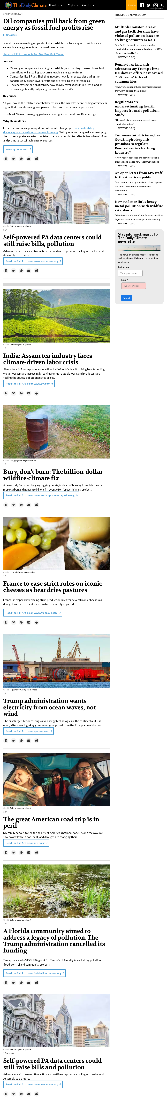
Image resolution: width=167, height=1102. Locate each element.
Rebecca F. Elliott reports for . (33, 54)
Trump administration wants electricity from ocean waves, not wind (49, 707)
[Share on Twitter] (13, 158)
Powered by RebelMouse (156, 8)
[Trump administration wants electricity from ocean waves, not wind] (56, 660)
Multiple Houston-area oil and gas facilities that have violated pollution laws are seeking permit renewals (137, 33)
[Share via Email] (28, 158)
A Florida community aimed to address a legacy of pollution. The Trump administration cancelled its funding (54, 940)
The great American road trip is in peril (51, 823)
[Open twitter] (149, 5)
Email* (124, 279)
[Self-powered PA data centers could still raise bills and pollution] (56, 1020)
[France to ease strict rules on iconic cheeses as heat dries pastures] (56, 543)
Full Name (123, 267)
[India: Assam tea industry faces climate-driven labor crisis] (56, 315)
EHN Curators (10, 34)
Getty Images (15, 226)
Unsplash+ (26, 226)
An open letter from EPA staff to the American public (138, 175)
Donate (131, 5)
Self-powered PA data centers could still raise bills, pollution (52, 241)
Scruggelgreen (16, 460)
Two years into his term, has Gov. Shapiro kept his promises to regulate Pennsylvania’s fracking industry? (137, 144)
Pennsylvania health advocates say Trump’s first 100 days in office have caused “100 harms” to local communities (139, 73)
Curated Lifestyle (17, 572)
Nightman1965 (16, 689)
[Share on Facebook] (5, 158)
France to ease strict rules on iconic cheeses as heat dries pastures (52, 587)
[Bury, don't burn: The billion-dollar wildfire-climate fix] (56, 431)
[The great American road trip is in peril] (56, 779)
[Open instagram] (155, 5)
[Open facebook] (142, 5)
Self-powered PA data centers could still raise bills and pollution (52, 1064)
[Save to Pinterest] (21, 158)
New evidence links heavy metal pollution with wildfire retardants (139, 206)
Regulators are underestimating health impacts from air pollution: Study (137, 108)
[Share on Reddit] (36, 158)
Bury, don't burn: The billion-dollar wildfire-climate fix (53, 475)
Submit (126, 298)
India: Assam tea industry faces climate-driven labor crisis (47, 359)
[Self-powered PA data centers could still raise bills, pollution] (56, 197)
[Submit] (162, 5)
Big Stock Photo (29, 460)
